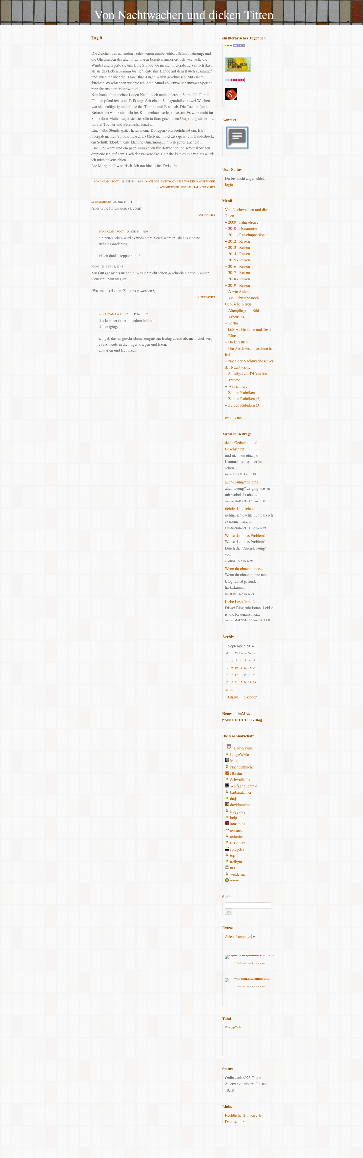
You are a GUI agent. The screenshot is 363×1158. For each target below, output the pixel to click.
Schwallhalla (240, 779)
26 (245, 682)
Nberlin (236, 773)
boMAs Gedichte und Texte (249, 329)
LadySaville (243, 747)
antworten (206, 214)
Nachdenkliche (242, 766)
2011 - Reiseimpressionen (248, 234)
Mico (234, 760)
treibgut (236, 861)
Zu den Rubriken (241, 392)
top (232, 855)
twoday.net (233, 417)
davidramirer (240, 804)
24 (236, 682)
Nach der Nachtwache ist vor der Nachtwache (180, 181)
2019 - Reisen (239, 285)
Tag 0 (96, 38)
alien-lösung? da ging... (243, 481)
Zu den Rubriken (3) (244, 405)
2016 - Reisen (239, 266)
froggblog (237, 811)
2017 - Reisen (239, 272)
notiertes (236, 836)
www (234, 880)
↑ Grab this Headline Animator (249, 963)
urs (232, 867)
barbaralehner (240, 792)
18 (240, 675)
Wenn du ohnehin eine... (244, 568)
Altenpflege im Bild (243, 310)
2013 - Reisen (239, 247)
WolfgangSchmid (243, 785)
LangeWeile (239, 754)
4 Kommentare (168, 187)
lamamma (237, 823)
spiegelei (237, 849)
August (232, 696)
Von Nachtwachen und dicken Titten (184, 14)
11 (240, 667)
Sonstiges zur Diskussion (247, 373)
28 (255, 682)
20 (249, 675)
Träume (234, 379)
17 (236, 675)
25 (240, 682)
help (233, 817)
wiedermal (238, 874)
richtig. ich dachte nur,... (243, 508)
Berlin (233, 322)
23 (231, 682)
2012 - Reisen (239, 241)
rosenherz (237, 842)
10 (236, 667)
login (229, 184)
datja (234, 798)
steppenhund (101, 201)
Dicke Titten (238, 341)
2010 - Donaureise (242, 228)
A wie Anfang (239, 291)
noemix (236, 830)
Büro (232, 335)
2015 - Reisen (239, 259)
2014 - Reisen (239, 253)
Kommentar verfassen (198, 187)
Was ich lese (237, 386)
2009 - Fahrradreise (243, 222)
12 (245, 667)
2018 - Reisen (239, 278)
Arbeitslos (236, 316)
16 (231, 675)
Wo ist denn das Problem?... (246, 535)
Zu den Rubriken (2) (244, 398)
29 (226, 689)
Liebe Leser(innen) (240, 601)
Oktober (250, 696)
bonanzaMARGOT (106, 181)
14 (254, 667)
